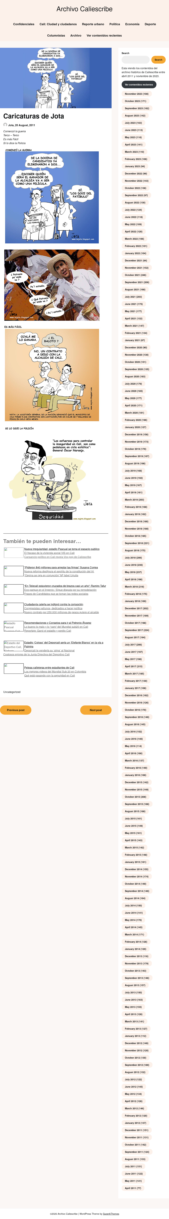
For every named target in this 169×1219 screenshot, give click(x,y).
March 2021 (131, 325)
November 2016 (133, 702)
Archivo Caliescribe (84, 8)
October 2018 (132, 535)
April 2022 (130, 231)
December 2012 (133, 1043)
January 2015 (132, 862)
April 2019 (130, 492)
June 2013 (130, 999)
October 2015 (132, 796)
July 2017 (130, 644)
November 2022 (133, 180)
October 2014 (132, 883)
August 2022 (132, 202)
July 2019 (130, 470)
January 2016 (132, 775)
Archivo (75, 35)
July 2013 (130, 992)
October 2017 (132, 622)
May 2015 (130, 833)
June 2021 (130, 304)
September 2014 (134, 891)
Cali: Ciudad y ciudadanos (58, 24)
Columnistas (56, 35)
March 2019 (131, 499)
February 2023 (133, 159)
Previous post (15, 710)
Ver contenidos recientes (104, 35)
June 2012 (130, 1086)
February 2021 (133, 333)
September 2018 (134, 543)
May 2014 (130, 920)
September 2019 (134, 456)
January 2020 (132, 427)
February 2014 (133, 941)
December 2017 (133, 608)
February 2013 (133, 1028)
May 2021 (130, 311)
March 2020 (131, 412)
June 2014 (130, 912)
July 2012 (130, 1079)
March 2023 (131, 151)
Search (125, 53)
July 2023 (130, 122)
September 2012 (134, 1064)
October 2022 (132, 188)
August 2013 (132, 985)
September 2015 (134, 804)
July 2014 (130, 905)
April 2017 (130, 666)
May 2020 (130, 398)
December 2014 (133, 869)
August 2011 (132, 1159)
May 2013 (130, 1007)
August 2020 (132, 376)
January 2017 (132, 688)
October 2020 (132, 362)
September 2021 (134, 282)
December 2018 (133, 521)
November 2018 (133, 528)
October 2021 (132, 275)
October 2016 (132, 709)
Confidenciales (23, 24)
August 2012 (132, 1072)
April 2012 (130, 1101)
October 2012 (132, 1057)
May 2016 (130, 746)
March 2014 (131, 934)
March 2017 (131, 673)
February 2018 (133, 593)
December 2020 (133, 347)
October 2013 (132, 970)
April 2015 (130, 840)
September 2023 (134, 108)
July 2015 (130, 818)
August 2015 (132, 811)
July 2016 (130, 731)
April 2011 (130, 1188)
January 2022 (132, 253)
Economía (132, 24)
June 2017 (130, 651)
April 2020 (130, 405)
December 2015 (133, 782)
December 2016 (133, 695)
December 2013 (133, 956)
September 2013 (134, 978)
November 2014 (133, 876)
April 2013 (130, 1014)
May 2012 (130, 1093)
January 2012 (132, 1122)
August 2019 (132, 463)
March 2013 (131, 1021)
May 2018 (130, 572)
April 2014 (130, 927)
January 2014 (132, 949)
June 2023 (130, 130)
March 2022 (131, 238)
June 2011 (130, 1173)
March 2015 (131, 847)
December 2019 (133, 434)
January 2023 (132, 166)
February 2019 (133, 506)
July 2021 (130, 296)
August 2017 (132, 637)
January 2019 (132, 514)
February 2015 (133, 854)
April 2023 (130, 144)
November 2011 (133, 1137)
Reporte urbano (93, 24)
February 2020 (133, 419)
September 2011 (134, 1151)
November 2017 (133, 615)
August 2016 (132, 724)
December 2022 (133, 173)
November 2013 (133, 963)
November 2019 (133, 441)
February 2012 (133, 1115)
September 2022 (134, 195)
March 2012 (131, 1108)
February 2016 (133, 767)
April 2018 (130, 579)
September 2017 (134, 630)
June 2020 (130, 390)
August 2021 (132, 289)
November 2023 (133, 93)
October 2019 (132, 448)
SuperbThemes (111, 1213)
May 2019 (130, 485)
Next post (96, 710)
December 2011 (133, 1130)
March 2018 (131, 586)
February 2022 (133, 246)
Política (114, 24)
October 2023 (132, 101)
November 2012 (133, 1050)
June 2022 (130, 217)
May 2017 (130, 659)
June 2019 (130, 477)
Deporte (150, 24)
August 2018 (132, 550)
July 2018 (130, 557)
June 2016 (130, 738)
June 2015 (130, 825)
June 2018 (130, 564)
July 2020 (130, 383)
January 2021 (132, 340)
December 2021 (133, 260)
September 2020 (134, 369)
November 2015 (133, 789)
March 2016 (131, 760)
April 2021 (130, 318)
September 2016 (134, 717)
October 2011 (132, 1144)
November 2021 (133, 267)
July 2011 (130, 1166)
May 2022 (130, 224)
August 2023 (132, 115)
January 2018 (132, 601)
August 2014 (132, 898)
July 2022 (130, 209)
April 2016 (130, 753)
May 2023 (130, 137)
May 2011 (130, 1180)
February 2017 (133, 680)
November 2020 (133, 354)
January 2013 (132, 1035)
